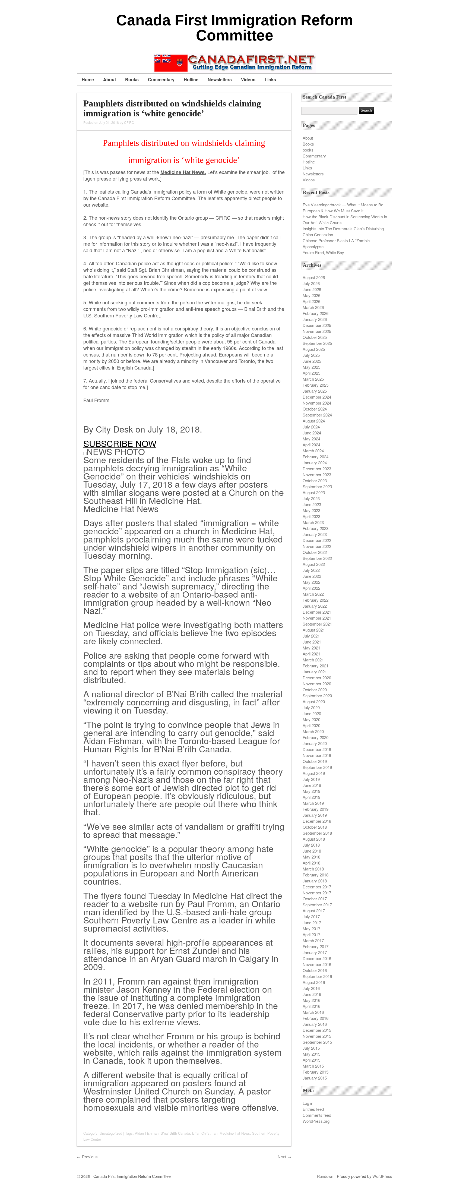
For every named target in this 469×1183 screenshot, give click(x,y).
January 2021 (315, 671)
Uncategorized (111, 1133)
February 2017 (315, 946)
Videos (248, 79)
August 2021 (314, 630)
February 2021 (315, 665)
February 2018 (315, 875)
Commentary (161, 79)
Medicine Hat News (235, 1133)
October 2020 (315, 689)
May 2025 (311, 367)
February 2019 (315, 809)
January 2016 (315, 1024)
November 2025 (317, 331)
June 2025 (312, 361)
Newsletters (220, 79)
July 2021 (311, 636)
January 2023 (315, 534)
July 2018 (311, 845)
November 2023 (317, 474)
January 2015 (315, 1078)
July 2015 (311, 1048)
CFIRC (129, 122)
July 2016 (311, 988)
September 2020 (317, 695)
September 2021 (317, 624)
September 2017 (317, 904)
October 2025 (315, 337)
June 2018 (312, 851)
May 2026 (311, 295)
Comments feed (317, 1115)
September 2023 (317, 486)
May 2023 (311, 510)
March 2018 (313, 869)
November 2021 (317, 618)
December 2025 (317, 325)
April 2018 (311, 863)
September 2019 (317, 767)
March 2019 (313, 803)
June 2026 (312, 289)
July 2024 (311, 427)
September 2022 (317, 558)
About (109, 79)
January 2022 (315, 606)
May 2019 (311, 791)
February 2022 (315, 600)
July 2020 (311, 707)
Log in (308, 1103)
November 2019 (317, 755)
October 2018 (315, 827)
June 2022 (312, 576)
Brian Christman (204, 1133)
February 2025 (315, 385)
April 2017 (311, 934)
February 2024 (315, 456)
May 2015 (311, 1054)
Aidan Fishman (147, 1133)
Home (88, 79)
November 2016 (317, 964)
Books (132, 79)
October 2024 (315, 409)
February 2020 (315, 737)
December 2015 (317, 1030)
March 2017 (313, 940)
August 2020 (314, 701)
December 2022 (317, 540)
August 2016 (314, 982)
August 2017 (314, 910)
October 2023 (315, 480)
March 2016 (313, 1012)
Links (270, 79)
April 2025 (311, 373)
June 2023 (312, 504)
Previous (87, 1156)
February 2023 (315, 528)
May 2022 (311, 582)
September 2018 (317, 833)
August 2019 (314, 773)
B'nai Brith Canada (175, 1133)
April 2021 (311, 654)
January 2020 (315, 743)
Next (284, 1156)
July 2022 (311, 570)
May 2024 (311, 438)
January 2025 (315, 391)
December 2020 (317, 677)
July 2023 (311, 498)
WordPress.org (316, 1121)
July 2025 (311, 355)
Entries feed (313, 1109)
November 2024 (317, 403)
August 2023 (314, 492)
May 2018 (311, 857)
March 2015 (313, 1066)
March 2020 (313, 731)
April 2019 (311, 797)
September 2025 (317, 343)
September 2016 (317, 976)
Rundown (325, 1176)
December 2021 (317, 612)
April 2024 (311, 444)
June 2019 (312, 785)
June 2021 (312, 642)
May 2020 (311, 719)
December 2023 (317, 468)
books (308, 150)
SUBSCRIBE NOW (119, 443)
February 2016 (315, 1018)
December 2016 (317, 958)
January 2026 (315, 319)
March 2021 (313, 660)
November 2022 (317, 546)
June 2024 (312, 433)
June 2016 (312, 994)
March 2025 (313, 379)
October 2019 (315, 761)
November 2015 (317, 1036)
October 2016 (315, 970)
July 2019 (311, 779)
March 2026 (313, 307)
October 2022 (315, 552)
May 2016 (311, 1000)
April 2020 (311, 725)
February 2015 (315, 1072)
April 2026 (311, 301)
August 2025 (314, 349)
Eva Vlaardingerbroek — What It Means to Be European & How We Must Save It (343, 207)
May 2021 (311, 648)
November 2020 (317, 683)
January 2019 (315, 815)
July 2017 (311, 916)
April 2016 (311, 1006)
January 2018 (315, 881)
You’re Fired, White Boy (323, 252)
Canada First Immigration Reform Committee (234, 28)
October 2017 (315, 898)
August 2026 (314, 277)
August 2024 (314, 421)
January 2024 (315, 462)
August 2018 (314, 839)
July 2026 (311, 283)
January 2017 (315, 952)
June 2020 (312, 713)
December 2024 (317, 397)
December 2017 (317, 886)
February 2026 (315, 313)
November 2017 (317, 892)
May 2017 (311, 928)
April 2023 (311, 516)
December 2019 (317, 749)
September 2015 (317, 1042)
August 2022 (314, 564)
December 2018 (317, 821)
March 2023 (313, 522)
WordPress (382, 1176)
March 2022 (313, 594)
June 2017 (312, 922)
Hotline (191, 79)
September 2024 (317, 415)
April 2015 (311, 1060)
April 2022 (311, 588)
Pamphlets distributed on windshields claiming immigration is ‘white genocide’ (172, 108)
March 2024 (313, 450)
